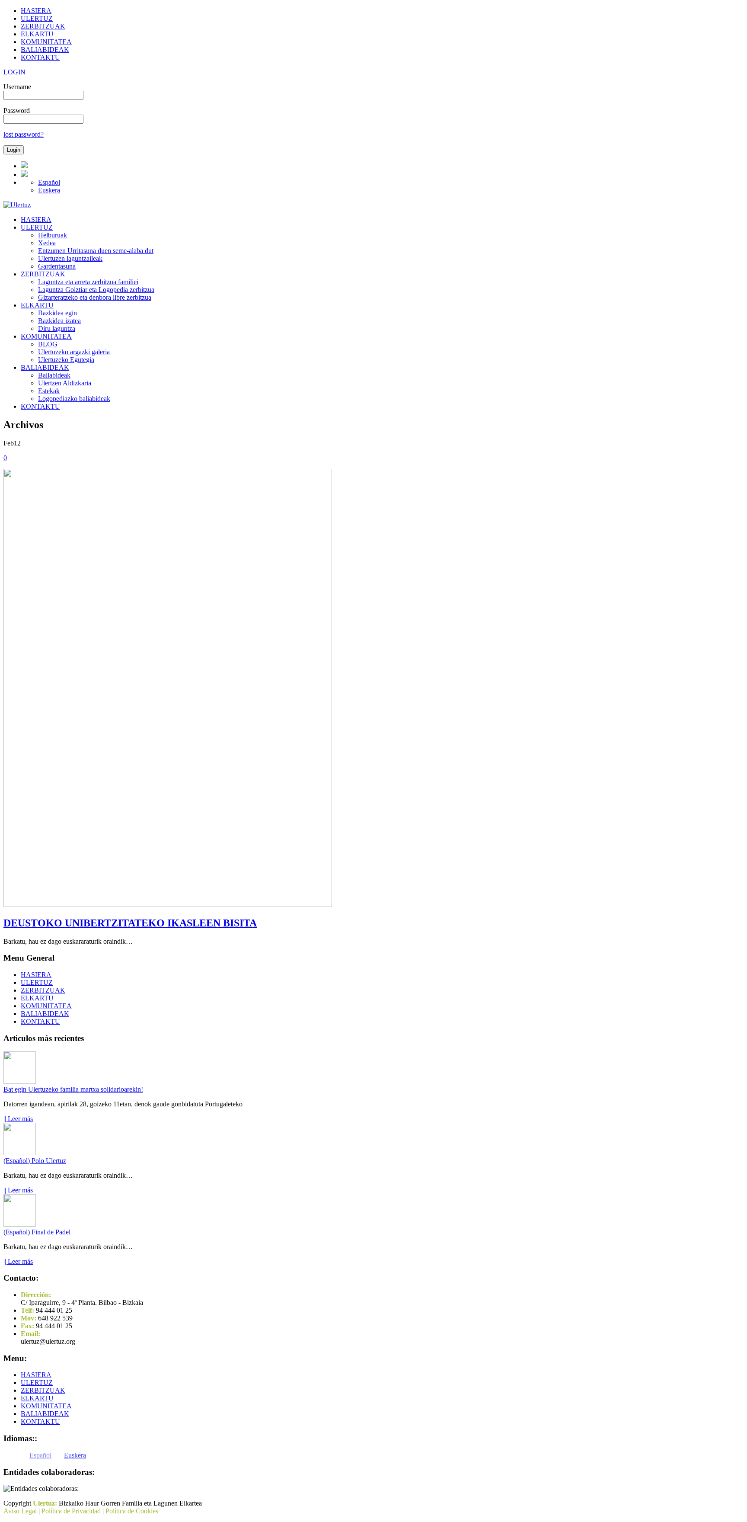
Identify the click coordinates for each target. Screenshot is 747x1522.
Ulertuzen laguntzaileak (70, 258)
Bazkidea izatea (59, 320)
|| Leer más (18, 1118)
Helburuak (52, 235)
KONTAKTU (40, 57)
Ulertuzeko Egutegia (66, 359)
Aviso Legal (20, 1511)
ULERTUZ (37, 18)
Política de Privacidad (71, 1511)
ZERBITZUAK (43, 26)
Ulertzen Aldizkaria (64, 383)
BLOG (47, 344)
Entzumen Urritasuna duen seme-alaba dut (95, 250)
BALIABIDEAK (45, 49)
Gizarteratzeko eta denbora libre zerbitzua (94, 297)
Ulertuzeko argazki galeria (74, 352)
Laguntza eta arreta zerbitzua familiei (88, 281)
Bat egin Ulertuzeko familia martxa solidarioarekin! (73, 1089)
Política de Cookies (131, 1511)
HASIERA (36, 10)
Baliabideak (54, 375)
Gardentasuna (57, 266)
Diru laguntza (56, 328)
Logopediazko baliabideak (74, 398)
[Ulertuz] (17, 204)
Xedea (47, 243)
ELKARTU (37, 34)
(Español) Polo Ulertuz (34, 1160)
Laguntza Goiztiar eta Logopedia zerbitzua (96, 289)
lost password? (23, 134)
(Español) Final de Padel (36, 1232)
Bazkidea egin (57, 313)
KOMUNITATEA (46, 41)
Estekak (49, 390)
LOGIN (14, 72)
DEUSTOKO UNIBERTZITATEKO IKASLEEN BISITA (130, 923)
